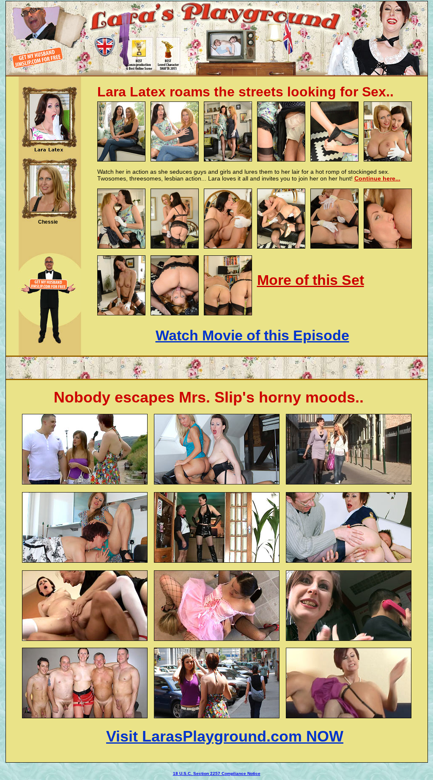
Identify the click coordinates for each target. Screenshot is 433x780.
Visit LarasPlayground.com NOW (224, 736)
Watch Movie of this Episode (252, 335)
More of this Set (310, 280)
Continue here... (377, 178)
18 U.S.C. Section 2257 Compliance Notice (216, 773)
